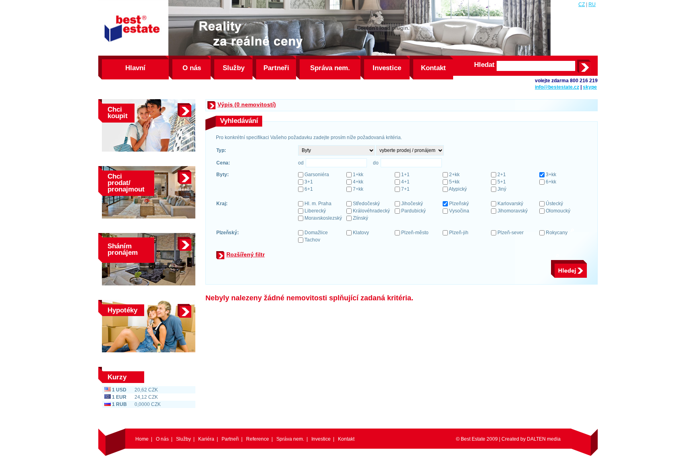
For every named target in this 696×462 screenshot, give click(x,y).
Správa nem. (330, 68)
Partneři (276, 68)
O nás (191, 68)
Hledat (484, 65)
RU (592, 4)
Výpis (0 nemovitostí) (247, 104)
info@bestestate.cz (557, 87)
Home (142, 439)
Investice (387, 68)
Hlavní (135, 68)
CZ (581, 4)
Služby (233, 68)
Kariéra (206, 439)
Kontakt (433, 68)
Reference (257, 439)
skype (590, 87)
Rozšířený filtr (245, 254)
